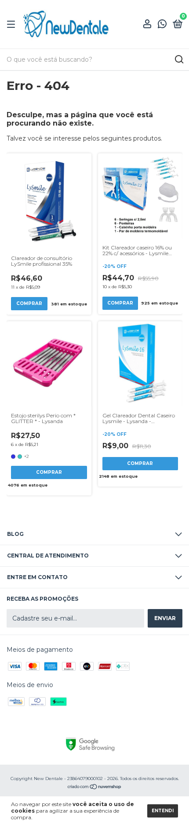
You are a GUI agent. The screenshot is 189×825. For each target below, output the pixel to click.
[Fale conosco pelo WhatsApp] (162, 25)
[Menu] (12, 24)
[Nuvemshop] (94, 788)
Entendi (163, 811)
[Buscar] (178, 59)
